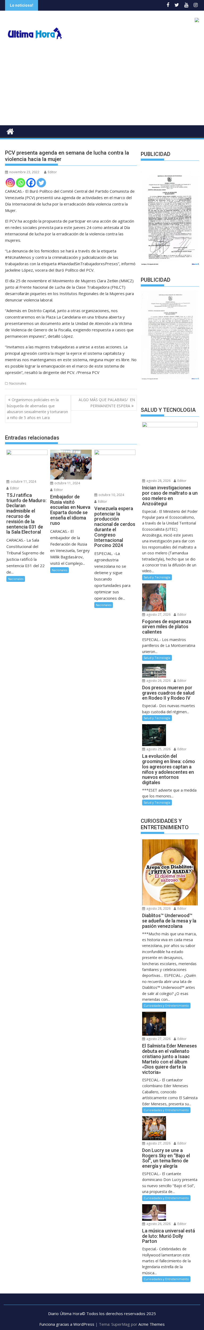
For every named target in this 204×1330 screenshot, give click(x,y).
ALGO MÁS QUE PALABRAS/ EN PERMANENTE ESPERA (107, 402)
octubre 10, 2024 (111, 495)
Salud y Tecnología (157, 577)
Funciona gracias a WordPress (66, 1324)
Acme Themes (151, 1324)
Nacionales (17, 383)
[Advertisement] (102, 85)
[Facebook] (31, 182)
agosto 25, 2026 (158, 749)
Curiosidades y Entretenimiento (166, 1006)
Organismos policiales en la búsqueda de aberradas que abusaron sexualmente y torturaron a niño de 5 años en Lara (37, 408)
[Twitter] (41, 182)
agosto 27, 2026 (158, 614)
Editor (52, 172)
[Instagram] (10, 182)
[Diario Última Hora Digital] (10, 131)
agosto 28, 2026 (158, 481)
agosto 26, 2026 (158, 680)
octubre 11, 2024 (23, 481)
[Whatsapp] (20, 182)
